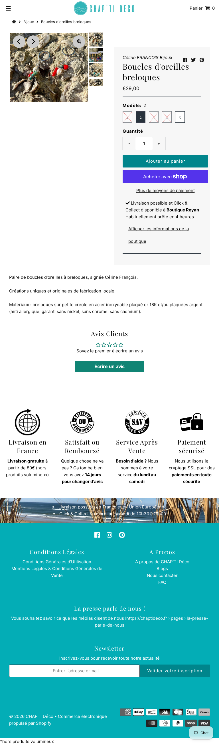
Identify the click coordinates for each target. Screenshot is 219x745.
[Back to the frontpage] (15, 21)
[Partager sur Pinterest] (202, 60)
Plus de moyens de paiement (165, 190)
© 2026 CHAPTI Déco (31, 716)
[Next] (33, 41)
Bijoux (28, 21)
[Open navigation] (8, 8)
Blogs (162, 568)
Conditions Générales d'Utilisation (57, 561)
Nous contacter (162, 575)
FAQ (162, 582)
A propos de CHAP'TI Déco (162, 561)
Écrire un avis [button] (109, 366)
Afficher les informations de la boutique (158, 235)
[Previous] (19, 41)
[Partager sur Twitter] (193, 60)
